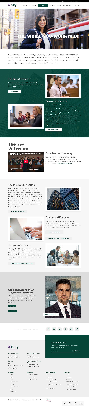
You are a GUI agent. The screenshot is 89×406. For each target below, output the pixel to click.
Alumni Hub (69, 377)
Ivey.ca (10, 1)
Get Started (76, 5)
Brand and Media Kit (71, 386)
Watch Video (14, 91)
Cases (38, 1)
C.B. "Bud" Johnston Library (72, 382)
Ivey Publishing (51, 388)
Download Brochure (70, 405)
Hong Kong (13, 391)
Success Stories (12, 310)
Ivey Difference (67, 5)
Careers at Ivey (33, 379)
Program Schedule (53, 129)
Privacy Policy (31, 399)
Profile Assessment (75, 405)
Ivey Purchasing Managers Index (54, 385)
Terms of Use (24, 399)
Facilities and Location (17, 211)
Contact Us (32, 377)
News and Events (52, 379)
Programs (15, 1)
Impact (42, 1)
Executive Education (15, 386)
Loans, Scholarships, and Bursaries (58, 238)
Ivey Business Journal (53, 382)
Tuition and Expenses (54, 232)
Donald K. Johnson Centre (33, 353)
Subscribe (75, 351)
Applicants (69, 1)
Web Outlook (69, 379)
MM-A (12, 384)
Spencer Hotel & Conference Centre (34, 362)
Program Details (43, 5)
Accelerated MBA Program (29, 5)
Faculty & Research (23, 1)
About (30, 1)
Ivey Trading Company (71, 389)
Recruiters (76, 1)
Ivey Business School (13, 353)
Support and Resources (72, 384)
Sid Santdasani (12, 306)
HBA (12, 374)
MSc (12, 379)
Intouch (49, 377)
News (34, 1)
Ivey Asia (10, 361)
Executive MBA (14, 382)
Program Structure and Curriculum (21, 263)
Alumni (64, 1)
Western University (40, 399)
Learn (67, 374)
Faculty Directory (33, 374)
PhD (12, 389)
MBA (12, 377)
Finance (59, 5)
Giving (60, 1)
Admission (52, 5)
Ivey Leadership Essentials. (64, 163)
